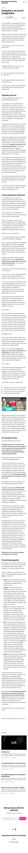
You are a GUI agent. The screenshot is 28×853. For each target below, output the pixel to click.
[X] (12, 829)
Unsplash (21, 718)
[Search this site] (24, 2)
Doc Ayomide (9, 17)
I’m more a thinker (11, 128)
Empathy (4, 7)
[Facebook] (15, 829)
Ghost (17, 842)
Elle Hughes (13, 718)
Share (23, 17)
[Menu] (26, 2)
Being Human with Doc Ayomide (9, 2)
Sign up (14, 839)
